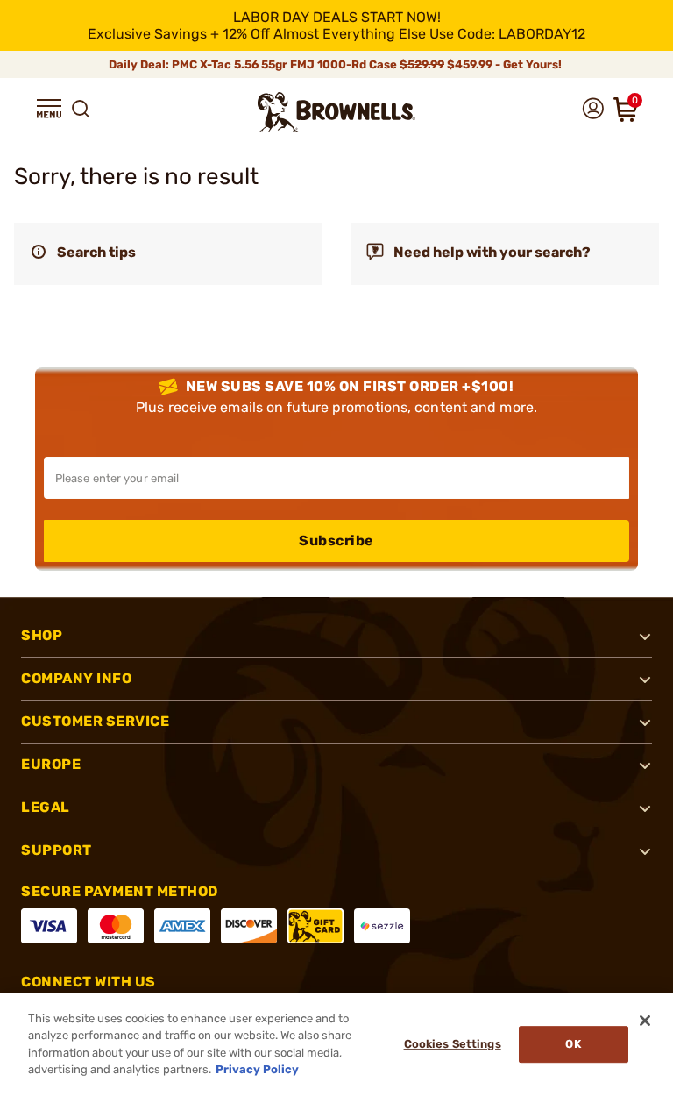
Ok (572, 1043)
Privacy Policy (257, 1069)
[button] (49, 109)
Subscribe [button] (336, 540)
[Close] (645, 1020)
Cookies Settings (452, 1043)
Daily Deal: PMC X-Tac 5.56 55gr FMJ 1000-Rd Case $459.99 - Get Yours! (336, 64)
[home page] (336, 112)
